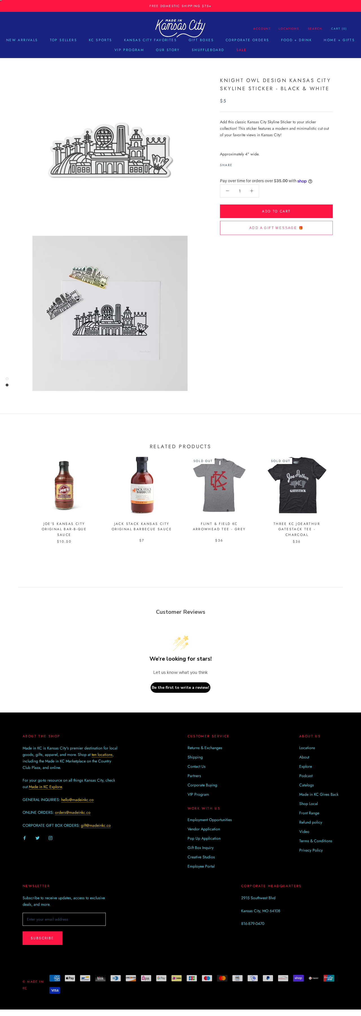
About (304, 757)
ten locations (102, 754)
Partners (194, 776)
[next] (343, 493)
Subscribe (42, 938)
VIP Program (129, 49)
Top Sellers (63, 40)
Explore (305, 766)
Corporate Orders (247, 40)
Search (315, 29)
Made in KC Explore (45, 787)
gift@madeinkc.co (96, 825)
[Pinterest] (252, 163)
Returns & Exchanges (205, 748)
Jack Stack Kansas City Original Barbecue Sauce (142, 526)
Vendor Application (204, 829)
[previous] (17, 493)
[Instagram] (50, 837)
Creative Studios (201, 857)
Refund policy (310, 822)
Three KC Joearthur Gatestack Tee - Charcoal (297, 529)
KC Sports (100, 40)
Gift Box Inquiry (200, 847)
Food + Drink (296, 40)
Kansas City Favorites (150, 40)
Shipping (195, 757)
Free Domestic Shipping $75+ (180, 6)
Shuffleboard (208, 49)
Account (262, 29)
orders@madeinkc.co (73, 812)
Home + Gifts (339, 40)
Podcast (305, 776)
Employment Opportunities (210, 820)
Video (304, 831)
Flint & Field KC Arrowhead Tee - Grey (219, 526)
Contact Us (197, 766)
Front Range (309, 813)
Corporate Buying (202, 785)
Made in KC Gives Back (318, 794)
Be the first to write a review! (180, 687)
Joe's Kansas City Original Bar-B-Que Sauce (64, 529)
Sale (241, 49)
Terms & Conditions (315, 841)
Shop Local (308, 803)
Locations (289, 29)
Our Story (168, 49)
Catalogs (306, 785)
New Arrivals (22, 40)
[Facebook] (237, 163)
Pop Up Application (204, 838)
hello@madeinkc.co (77, 799)
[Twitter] (245, 163)
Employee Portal (201, 866)
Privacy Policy (311, 850)
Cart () (339, 29)
